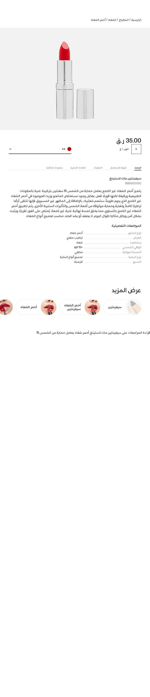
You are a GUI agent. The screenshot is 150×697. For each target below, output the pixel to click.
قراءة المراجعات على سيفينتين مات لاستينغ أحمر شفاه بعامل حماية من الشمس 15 (93, 333)
